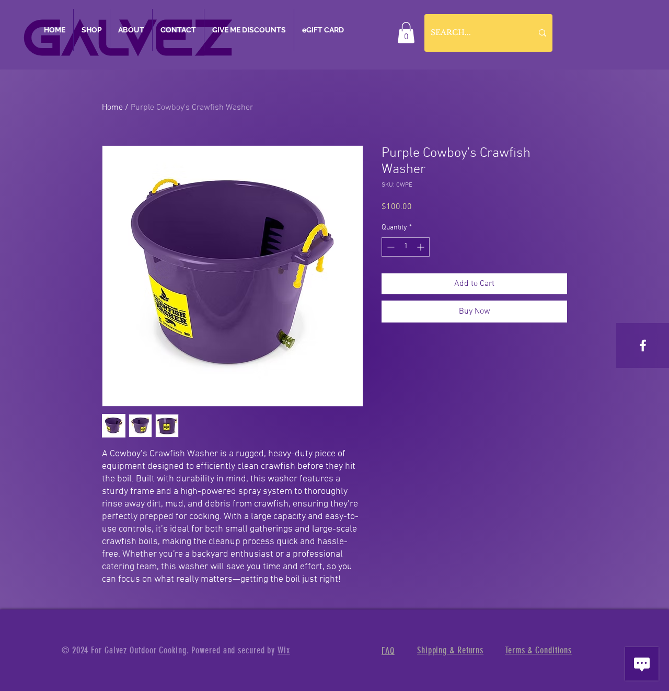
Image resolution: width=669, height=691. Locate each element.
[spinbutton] (405, 247)
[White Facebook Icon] (643, 345)
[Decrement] (389, 247)
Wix (284, 650)
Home (112, 107)
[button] (406, 32)
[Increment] (421, 247)
